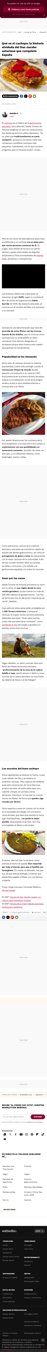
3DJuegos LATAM (31, 1314)
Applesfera (7, 1253)
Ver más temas (9, 1209)
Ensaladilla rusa (26, 1095)
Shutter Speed (8, 890)
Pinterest (32, 1134)
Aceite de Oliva (30, 32)
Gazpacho (40, 1095)
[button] (15, 113)
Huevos (27, 1200)
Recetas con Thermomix (8, 1167)
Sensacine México (31, 1322)
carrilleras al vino (10, 624)
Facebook (21, 96)
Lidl (19, 32)
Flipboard (30, 96)
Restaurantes (9, 1192)
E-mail (34, 96)
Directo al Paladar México (10, 1334)
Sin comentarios (11, 96)
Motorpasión (29, 1278)
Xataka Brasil (8, 1318)
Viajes (27, 1174)
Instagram (26, 1134)
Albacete (42, 32)
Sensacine (28, 1261)
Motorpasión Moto (31, 1281)
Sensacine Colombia (32, 1325)
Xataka (5, 1245)
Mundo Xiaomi (8, 1260)
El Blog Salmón (30, 1294)
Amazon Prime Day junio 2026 (33, 1193)
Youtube (21, 1134)
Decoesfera (7, 1298)
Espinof (27, 1265)
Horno (6, 1200)
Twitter (25, 96)
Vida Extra (28, 1249)
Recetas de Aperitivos (8, 1180)
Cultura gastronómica (20, 912)
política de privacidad (34, 1122)
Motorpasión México (32, 1333)
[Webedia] (9, 1232)
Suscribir (38, 1117)
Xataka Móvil (8, 1249)
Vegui (5, 1174)
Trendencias (8, 1294)
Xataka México (8, 1314)
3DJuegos (28, 1245)
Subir (38, 1231)
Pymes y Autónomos (32, 1298)
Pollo (5, 1187)
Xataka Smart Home (11, 1256)
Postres (27, 1166)
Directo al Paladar (10, 1278)
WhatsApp (5, 1134)
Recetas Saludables (33, 1187)
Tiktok (43, 1134)
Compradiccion (9, 1301)
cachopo (8, 123)
